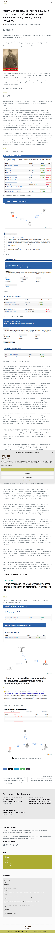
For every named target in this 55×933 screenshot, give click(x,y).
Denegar (27, 473)
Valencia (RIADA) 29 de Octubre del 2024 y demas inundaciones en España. (21, 901)
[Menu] (51, 2)
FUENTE (5, 92)
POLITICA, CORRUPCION (35, 24)
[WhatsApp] (22, 769)
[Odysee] (7, 845)
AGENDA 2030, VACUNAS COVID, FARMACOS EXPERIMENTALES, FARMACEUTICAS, (24, 892)
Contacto (8, 866)
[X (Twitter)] (10, 769)
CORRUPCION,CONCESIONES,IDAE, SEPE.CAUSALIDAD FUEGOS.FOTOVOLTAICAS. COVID (13, 799)
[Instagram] (13, 845)
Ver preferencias (27, 477)
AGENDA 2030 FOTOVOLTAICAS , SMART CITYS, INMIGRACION (19, 905)
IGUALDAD (6, 909)
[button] (53, 452)
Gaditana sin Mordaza (38, 830)
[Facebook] (5, 769)
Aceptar (27, 469)
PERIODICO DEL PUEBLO (10, 913)
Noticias (8, 863)
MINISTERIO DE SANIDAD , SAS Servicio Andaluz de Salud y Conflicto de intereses (23, 897)
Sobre (7, 860)
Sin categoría (7, 880)
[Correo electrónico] (28, 769)
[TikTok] (17, 845)
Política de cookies (27, 480)
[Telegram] (16, 769)
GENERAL (6, 884)
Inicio (7, 857)
